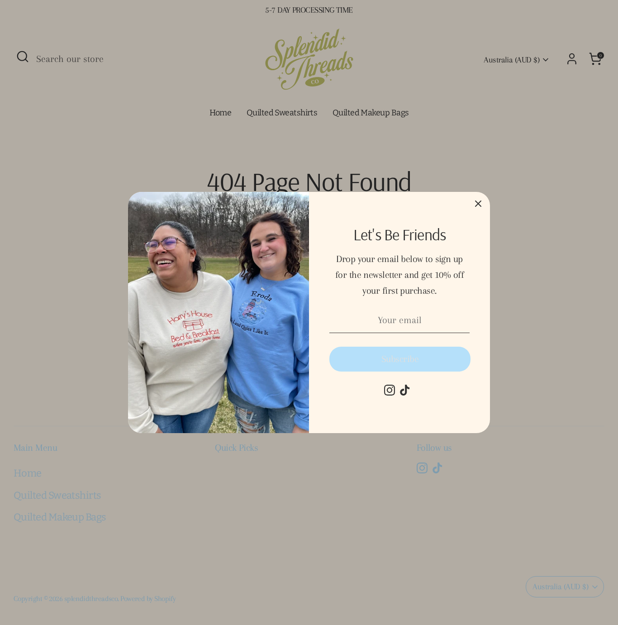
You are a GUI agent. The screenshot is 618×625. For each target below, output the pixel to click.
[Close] (478, 204)
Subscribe (399, 358)
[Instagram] (389, 390)
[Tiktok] (404, 390)
